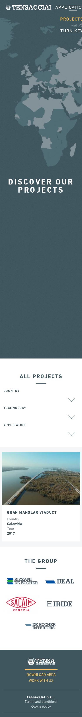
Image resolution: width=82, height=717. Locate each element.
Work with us (41, 681)
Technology (14, 408)
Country (11, 391)
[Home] (28, 7)
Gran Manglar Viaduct (32, 513)
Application (14, 425)
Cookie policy (41, 706)
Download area (41, 675)
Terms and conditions (41, 701)
